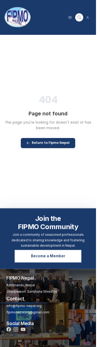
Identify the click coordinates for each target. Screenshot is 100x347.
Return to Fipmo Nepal (51, 143)
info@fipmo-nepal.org (24, 306)
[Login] (87, 17)
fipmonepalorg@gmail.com (27, 312)
